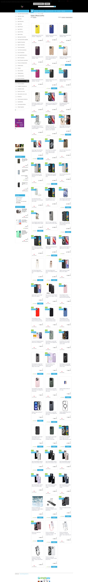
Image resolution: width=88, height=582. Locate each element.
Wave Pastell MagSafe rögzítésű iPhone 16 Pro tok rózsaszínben (65, 462)
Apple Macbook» (21, 21)
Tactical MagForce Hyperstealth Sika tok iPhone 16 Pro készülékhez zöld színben (51, 438)
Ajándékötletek (20, 101)
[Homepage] (32, 11)
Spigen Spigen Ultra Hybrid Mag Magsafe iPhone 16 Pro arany (65, 127)
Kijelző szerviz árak (21, 91)
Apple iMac (20, 18)
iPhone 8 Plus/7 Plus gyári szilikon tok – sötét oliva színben (25, 160)
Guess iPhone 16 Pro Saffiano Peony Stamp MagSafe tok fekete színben (37, 248)
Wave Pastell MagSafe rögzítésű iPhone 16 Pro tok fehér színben (37, 462)
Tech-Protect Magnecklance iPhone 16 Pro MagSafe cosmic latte (37, 271)
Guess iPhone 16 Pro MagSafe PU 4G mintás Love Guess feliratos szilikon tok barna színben (65, 438)
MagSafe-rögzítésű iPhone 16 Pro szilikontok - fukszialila (37, 80)
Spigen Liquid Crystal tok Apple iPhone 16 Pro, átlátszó (37, 296)
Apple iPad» (20, 24)
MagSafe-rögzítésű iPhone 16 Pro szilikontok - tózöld (65, 36)
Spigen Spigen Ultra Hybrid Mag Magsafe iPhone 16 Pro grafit (37, 151)
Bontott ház (20, 96)
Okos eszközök (20, 70)
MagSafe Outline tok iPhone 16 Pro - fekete (37, 413)
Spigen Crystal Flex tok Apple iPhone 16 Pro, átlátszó (64, 271)
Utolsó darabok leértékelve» (23, 99)
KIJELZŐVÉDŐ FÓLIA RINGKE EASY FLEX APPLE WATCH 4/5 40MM (24, 210)
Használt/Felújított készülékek (23, 13)
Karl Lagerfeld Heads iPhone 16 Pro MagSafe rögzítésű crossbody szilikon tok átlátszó (37, 127)
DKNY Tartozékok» (21, 57)
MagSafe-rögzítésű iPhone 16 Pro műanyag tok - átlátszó (65, 58)
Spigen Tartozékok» (21, 44)
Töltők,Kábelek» (20, 73)
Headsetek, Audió (21, 88)
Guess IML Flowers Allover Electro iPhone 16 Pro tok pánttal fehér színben (37, 200)
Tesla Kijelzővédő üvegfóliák (23, 39)
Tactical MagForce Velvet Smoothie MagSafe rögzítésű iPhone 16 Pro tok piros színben (37, 319)
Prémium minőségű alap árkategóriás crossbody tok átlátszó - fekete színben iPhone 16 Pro (37, 559)
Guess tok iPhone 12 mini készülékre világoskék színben (25, 170)
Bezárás (47, 3)
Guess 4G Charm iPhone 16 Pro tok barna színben (65, 151)
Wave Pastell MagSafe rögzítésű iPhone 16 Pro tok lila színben (37, 485)
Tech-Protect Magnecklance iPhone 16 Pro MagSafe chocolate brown (51, 271)
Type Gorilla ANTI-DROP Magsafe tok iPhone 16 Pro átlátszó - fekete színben (51, 296)
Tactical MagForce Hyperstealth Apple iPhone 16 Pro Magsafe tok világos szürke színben (37, 365)
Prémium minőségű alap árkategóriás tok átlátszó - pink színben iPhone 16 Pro (51, 533)
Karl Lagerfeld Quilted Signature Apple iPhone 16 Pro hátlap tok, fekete (51, 175)
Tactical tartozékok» (21, 47)
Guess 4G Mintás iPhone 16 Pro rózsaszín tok (65, 175)
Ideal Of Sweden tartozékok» (23, 60)
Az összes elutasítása (38, 3)
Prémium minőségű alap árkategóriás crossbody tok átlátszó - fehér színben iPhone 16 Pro (65, 534)
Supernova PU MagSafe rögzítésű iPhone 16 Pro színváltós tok (37, 342)
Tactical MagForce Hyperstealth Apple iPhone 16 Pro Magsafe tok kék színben (51, 413)
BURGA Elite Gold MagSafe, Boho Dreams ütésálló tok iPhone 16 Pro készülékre (51, 58)
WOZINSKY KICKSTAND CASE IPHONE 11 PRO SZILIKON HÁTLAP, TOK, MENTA (25, 232)
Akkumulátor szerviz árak (22, 94)
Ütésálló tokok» (20, 65)
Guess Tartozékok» (21, 52)
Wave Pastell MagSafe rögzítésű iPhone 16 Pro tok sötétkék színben (51, 486)
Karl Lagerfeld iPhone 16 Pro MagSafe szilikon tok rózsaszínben (64, 104)
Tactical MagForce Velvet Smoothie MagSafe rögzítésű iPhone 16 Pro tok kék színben (65, 319)
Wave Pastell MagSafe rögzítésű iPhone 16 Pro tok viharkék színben (65, 486)
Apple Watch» (20, 29)
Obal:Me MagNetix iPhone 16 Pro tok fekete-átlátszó (65, 413)
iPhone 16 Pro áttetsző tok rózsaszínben (36, 533)
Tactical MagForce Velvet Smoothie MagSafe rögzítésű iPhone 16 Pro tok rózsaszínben (65, 296)
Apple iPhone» (20, 26)
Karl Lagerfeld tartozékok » (22, 55)
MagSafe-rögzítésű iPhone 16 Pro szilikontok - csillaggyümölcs (37, 36)
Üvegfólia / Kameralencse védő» (22, 87)
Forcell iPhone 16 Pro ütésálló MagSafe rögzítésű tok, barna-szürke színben (65, 342)
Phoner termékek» (21, 83)
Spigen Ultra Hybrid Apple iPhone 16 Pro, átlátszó (51, 247)
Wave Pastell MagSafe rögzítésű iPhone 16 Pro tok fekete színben (51, 462)
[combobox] (63, 17)
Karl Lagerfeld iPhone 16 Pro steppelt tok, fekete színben (50, 199)
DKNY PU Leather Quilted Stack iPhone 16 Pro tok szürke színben (51, 223)
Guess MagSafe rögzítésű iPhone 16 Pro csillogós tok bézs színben (37, 223)
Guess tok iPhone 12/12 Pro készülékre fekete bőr (25, 183)
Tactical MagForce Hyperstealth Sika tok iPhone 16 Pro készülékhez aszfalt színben (37, 438)
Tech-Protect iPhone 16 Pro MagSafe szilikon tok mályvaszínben (50, 365)
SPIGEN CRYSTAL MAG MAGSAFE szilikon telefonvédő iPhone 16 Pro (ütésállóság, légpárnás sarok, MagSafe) (51, 128)
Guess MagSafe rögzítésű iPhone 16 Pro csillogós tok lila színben (65, 199)
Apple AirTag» (20, 34)
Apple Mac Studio (21, 16)
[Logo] (22, 6)
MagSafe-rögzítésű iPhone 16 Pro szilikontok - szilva (37, 58)
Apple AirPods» (20, 31)
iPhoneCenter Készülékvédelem (37, 13)
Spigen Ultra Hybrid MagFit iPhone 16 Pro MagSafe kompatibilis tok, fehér (51, 104)
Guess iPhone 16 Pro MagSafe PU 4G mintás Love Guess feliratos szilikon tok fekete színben (51, 152)
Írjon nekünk (18, 202)
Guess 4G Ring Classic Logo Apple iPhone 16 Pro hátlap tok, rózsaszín (37, 175)
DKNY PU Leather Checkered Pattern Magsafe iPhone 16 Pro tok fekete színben (65, 223)
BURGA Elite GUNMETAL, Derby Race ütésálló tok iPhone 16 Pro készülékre (37, 104)
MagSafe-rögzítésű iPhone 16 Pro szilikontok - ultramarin (51, 36)
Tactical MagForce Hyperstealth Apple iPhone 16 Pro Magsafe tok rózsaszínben (37, 390)
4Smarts (19, 68)
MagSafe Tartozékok (21, 42)
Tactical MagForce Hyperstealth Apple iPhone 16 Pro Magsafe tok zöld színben (51, 342)
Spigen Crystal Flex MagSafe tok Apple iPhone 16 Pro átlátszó (65, 247)
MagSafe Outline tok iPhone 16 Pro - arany (65, 389)
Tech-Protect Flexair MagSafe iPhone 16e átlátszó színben (24, 221)
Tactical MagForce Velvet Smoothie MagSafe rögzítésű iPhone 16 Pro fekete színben (51, 319)
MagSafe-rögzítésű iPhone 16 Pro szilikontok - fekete (51, 80)
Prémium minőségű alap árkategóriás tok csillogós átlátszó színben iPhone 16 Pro (37, 509)
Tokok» (27, 81)
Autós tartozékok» (21, 75)
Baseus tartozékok (21, 78)
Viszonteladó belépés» (22, 104)
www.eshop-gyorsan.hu (24, 573)
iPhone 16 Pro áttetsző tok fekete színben (65, 508)
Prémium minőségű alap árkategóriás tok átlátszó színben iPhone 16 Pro (51, 509)
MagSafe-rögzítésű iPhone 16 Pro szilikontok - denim (65, 80)
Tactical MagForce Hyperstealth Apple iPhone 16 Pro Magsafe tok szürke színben (65, 365)
